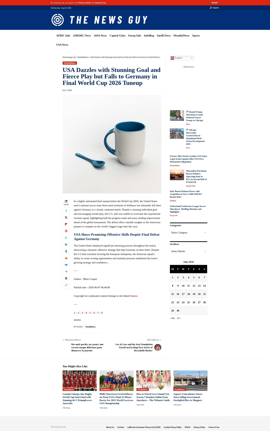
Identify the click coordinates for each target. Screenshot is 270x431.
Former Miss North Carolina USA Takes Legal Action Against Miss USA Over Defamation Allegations (188, 159)
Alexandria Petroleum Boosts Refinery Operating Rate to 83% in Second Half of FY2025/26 (196, 176)
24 (183, 302)
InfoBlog (173, 201)
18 (188, 293)
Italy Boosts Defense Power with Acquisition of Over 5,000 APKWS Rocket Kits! (186, 194)
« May (172, 318)
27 (199, 302)
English (178, 58)
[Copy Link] (66, 285)
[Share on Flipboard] (66, 224)
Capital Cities (190, 186)
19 (194, 293)
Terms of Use (100, 3)
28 (204, 302)
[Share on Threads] (66, 278)
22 (172, 302)
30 (178, 310)
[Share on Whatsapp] (66, 238)
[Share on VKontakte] (66, 265)
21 (204, 293)
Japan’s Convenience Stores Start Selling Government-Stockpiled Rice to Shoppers (187, 397)
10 (183, 285)
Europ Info (173, 215)
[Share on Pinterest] (66, 231)
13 (199, 285)
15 (172, 293)
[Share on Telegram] (66, 271)
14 (204, 285)
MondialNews (70, 63)
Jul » (179, 318)
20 (199, 293)
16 (178, 293)
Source (134, 295)
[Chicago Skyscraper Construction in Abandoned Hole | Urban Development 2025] (177, 133)
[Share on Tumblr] (66, 251)
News (188, 124)
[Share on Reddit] (66, 258)
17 (183, 293)
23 (178, 302)
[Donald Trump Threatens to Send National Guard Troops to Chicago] (177, 115)
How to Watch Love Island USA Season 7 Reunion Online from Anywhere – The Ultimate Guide (153, 397)
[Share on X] (66, 217)
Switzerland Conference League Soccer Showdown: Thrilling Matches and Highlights (188, 209)
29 (172, 310)
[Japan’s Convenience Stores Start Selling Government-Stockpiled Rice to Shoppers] (190, 380)
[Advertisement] (194, 86)
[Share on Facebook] (66, 210)
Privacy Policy (85, 3)
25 (188, 302)
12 (194, 285)
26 (194, 302)
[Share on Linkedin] (66, 244)
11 (188, 285)
